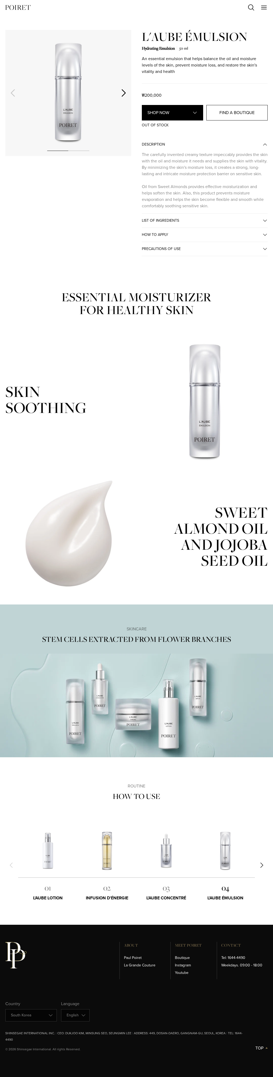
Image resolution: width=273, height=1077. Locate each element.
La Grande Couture (139, 965)
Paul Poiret (133, 958)
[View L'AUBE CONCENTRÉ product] (166, 851)
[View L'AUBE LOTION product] (47, 851)
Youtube (181, 972)
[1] (57, 151)
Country (12, 1004)
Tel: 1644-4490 (233, 958)
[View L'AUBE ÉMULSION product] (225, 851)
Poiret (18, 7)
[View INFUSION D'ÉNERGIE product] (107, 851)
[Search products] (251, 7)
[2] (78, 151)
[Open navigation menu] (264, 7)
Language (70, 1004)
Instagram (183, 965)
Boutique (182, 958)
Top (259, 1048)
